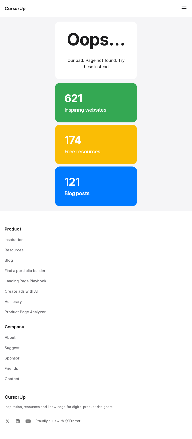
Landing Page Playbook (25, 281)
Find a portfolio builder (25, 270)
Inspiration (14, 239)
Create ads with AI (21, 291)
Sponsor (12, 358)
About (10, 337)
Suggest (12, 347)
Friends (11, 368)
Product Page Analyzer (25, 312)
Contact (12, 378)
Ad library (13, 301)
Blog (9, 260)
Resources (14, 250)
